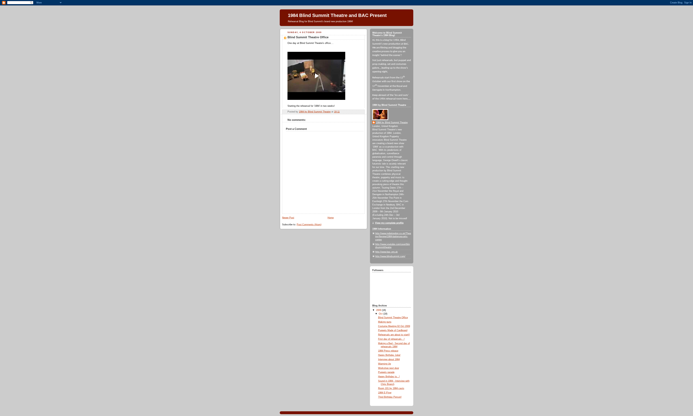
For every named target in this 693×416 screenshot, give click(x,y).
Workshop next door (388, 368)
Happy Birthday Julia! (389, 355)
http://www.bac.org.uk (386, 252)
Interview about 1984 (389, 359)
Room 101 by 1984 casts (391, 388)
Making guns (384, 322)
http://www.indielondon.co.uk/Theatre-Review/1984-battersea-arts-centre (393, 236)
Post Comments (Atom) (309, 224)
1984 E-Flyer (384, 392)
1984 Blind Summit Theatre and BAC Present (337, 15)
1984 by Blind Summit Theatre (392, 122)
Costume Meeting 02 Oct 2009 (394, 326)
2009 (379, 310)
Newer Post (288, 217)
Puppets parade (386, 372)
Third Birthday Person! (390, 397)
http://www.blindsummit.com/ (390, 256)
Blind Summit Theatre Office (393, 317)
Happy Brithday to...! (389, 376)
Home (331, 217)
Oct (381, 314)
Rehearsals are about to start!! (394, 334)
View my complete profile (389, 223)
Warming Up (384, 364)
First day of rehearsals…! (391, 339)
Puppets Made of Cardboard (392, 330)
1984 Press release (388, 351)
